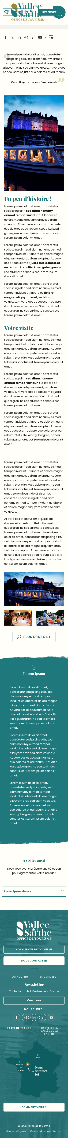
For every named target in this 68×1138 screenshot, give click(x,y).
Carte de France (18, 1028)
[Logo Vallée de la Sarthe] (34, 931)
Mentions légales (16, 1131)
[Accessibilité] (16, 12)
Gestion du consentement (46, 1131)
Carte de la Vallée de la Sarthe (49, 1031)
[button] (23, 12)
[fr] (23, 12)
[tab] (30, 891)
